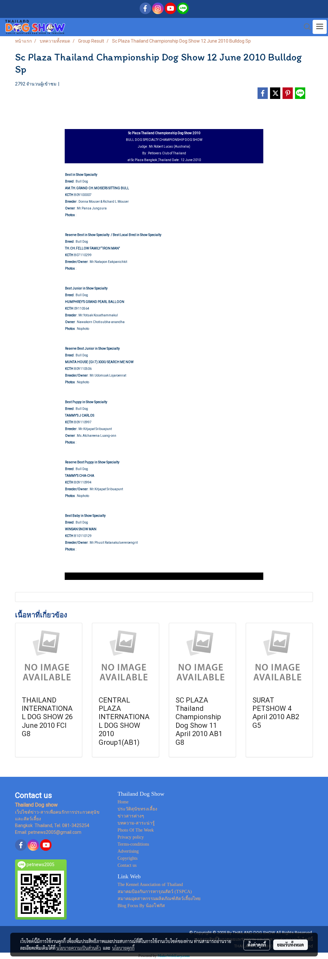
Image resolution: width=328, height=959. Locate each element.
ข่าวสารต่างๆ (131, 816)
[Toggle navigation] (320, 27)
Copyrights (127, 858)
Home (123, 802)
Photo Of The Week (136, 830)
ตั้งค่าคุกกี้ (257, 944)
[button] (305, 26)
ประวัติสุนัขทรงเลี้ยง (137, 809)
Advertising (128, 851)
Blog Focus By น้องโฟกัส (141, 905)
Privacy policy (131, 837)
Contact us (127, 865)
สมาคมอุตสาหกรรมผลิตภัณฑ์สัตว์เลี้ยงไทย (159, 898)
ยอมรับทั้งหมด (290, 944)
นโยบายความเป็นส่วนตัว (78, 948)
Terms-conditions (133, 844)
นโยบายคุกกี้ (123, 948)
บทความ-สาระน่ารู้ (136, 823)
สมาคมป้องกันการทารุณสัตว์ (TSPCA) (155, 891)
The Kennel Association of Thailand (150, 884)
